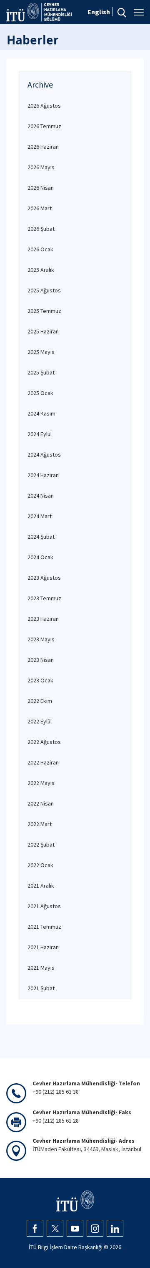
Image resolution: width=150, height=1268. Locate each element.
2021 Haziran (43, 947)
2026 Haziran (43, 146)
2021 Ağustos (44, 906)
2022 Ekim (40, 701)
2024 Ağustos (44, 454)
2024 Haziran (43, 475)
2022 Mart (40, 824)
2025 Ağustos (44, 290)
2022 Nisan (41, 803)
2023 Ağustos (44, 577)
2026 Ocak (40, 249)
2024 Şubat (41, 536)
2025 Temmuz (44, 311)
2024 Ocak (40, 557)
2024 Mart (40, 516)
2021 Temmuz (44, 926)
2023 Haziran (43, 618)
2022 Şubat (41, 844)
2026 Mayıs (41, 167)
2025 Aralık (41, 270)
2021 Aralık (41, 885)
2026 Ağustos (44, 105)
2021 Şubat (41, 988)
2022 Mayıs (41, 783)
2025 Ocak (40, 393)
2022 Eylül (40, 721)
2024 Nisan (41, 495)
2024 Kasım (41, 413)
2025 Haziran (43, 331)
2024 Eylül (40, 434)
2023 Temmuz (44, 598)
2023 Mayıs (41, 639)
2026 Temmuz (44, 126)
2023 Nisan (41, 660)
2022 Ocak (40, 865)
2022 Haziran (43, 762)
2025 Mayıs (41, 352)
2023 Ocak (40, 680)
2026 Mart (40, 208)
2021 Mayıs (41, 967)
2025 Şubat (41, 372)
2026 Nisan (41, 187)
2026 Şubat (41, 228)
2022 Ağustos (44, 742)
